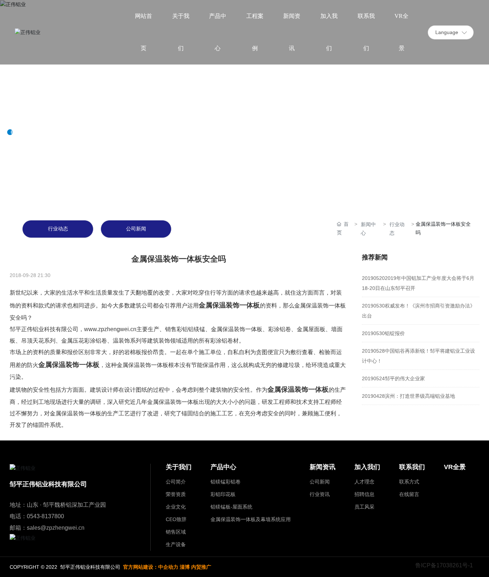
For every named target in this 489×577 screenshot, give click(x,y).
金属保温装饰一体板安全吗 (178, 258)
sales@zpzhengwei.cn (55, 528)
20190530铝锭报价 (383, 333)
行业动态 (58, 229)
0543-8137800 (45, 516)
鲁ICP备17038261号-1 (444, 565)
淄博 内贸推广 (195, 567)
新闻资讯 (35, 109)
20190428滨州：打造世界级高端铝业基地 (408, 396)
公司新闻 (136, 229)
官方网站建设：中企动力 (150, 567)
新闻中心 (368, 228)
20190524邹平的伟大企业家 (393, 378)
